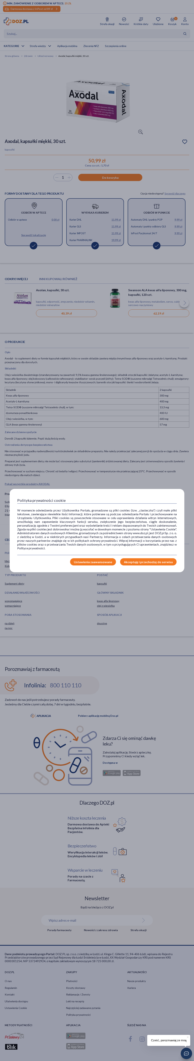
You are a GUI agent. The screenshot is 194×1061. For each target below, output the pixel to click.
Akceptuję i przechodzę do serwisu (148, 562)
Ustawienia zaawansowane (93, 562)
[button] (186, 1053)
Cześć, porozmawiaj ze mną (168, 1040)
